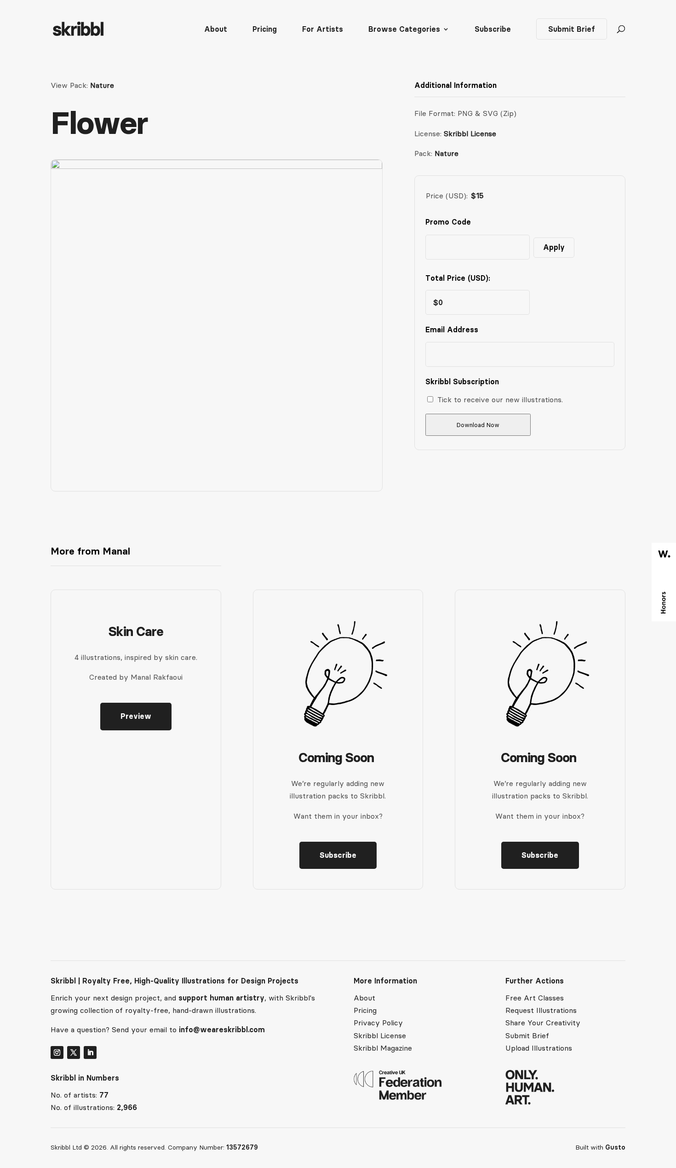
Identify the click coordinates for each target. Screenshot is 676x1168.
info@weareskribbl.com (222, 1029)
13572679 (242, 1147)
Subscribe (493, 30)
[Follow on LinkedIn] (90, 1052)
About (215, 30)
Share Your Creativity (542, 1022)
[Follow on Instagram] (57, 1052)
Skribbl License (470, 133)
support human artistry (221, 997)
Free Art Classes (534, 997)
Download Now (478, 425)
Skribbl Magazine (383, 1047)
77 (104, 1094)
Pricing (264, 30)
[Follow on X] (73, 1052)
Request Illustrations (541, 1010)
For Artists (322, 30)
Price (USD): (447, 195)
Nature (102, 85)
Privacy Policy (378, 1022)
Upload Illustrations (538, 1047)
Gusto (615, 1147)
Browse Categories (404, 30)
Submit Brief (571, 29)
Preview (135, 716)
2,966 (127, 1107)
